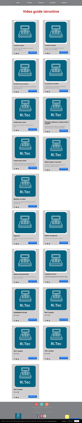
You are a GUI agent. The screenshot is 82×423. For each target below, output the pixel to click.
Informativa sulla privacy (52, 421)
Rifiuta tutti (70, 421)
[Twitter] (16, 53)
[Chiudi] (80, 421)
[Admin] (67, 417)
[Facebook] (14, 53)
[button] (29, 2)
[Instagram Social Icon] (45, 416)
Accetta (76, 421)
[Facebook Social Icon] (38, 416)
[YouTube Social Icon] (41, 416)
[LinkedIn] (18, 53)
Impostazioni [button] (64, 421)
